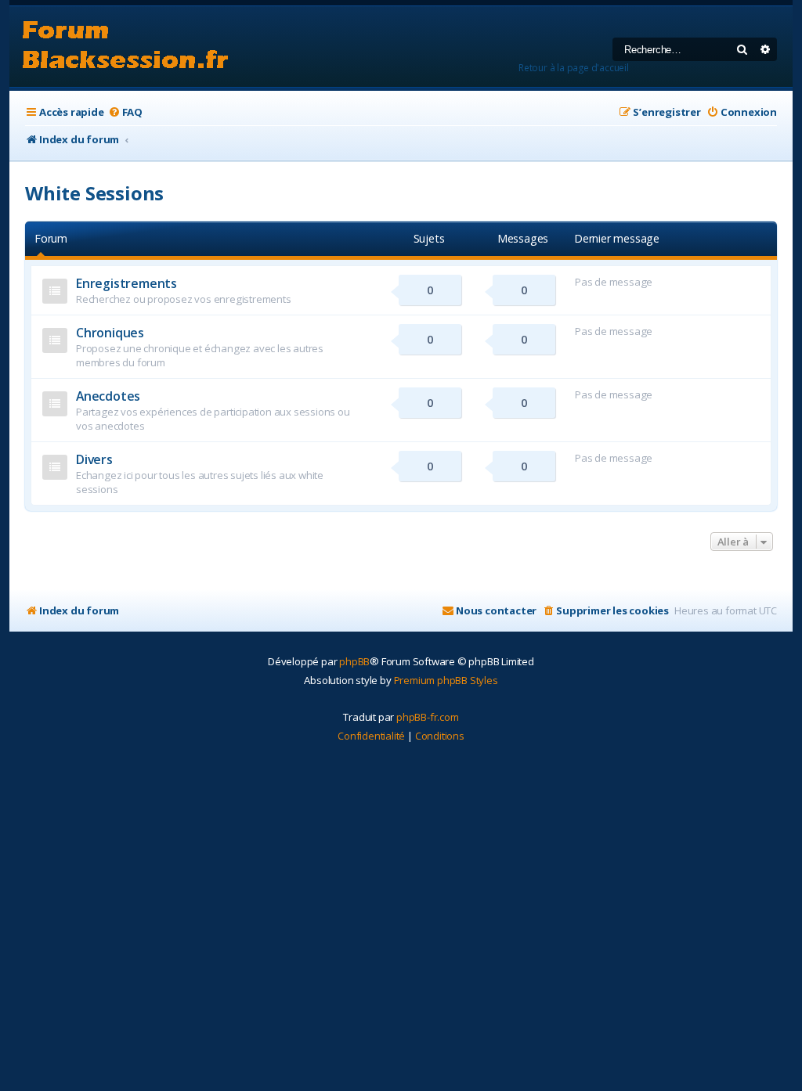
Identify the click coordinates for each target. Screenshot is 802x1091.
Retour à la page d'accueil (573, 67)
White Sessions (94, 193)
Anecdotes (108, 396)
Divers (94, 459)
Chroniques (110, 332)
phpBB (354, 661)
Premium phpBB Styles (446, 680)
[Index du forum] (125, 46)
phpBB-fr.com (427, 717)
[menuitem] (125, 112)
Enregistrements (126, 283)
